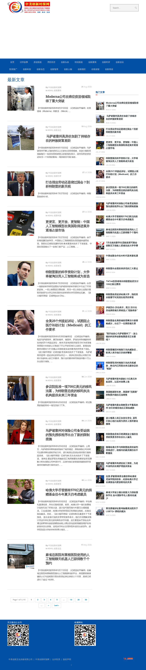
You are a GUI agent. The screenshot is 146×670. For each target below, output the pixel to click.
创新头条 (65, 62)
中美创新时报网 (42, 659)
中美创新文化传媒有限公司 (21, 659)
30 (86, 600)
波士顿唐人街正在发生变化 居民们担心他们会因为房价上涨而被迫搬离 (122, 421)
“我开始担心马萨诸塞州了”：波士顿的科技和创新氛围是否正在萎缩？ (122, 336)
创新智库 (54, 69)
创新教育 (57, 266)
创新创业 (120, 62)
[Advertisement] (73, 34)
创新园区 (82, 69)
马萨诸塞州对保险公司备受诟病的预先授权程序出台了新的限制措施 (68, 434)
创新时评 (106, 62)
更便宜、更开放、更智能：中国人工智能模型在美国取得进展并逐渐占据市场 (68, 225)
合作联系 (56, 659)
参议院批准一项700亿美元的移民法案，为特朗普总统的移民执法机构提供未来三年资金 (69, 390)
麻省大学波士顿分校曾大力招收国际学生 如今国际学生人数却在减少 (122, 495)
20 (78, 600)
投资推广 (13, 69)
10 (71, 600)
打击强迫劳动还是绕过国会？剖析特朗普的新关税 (68, 184)
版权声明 (67, 659)
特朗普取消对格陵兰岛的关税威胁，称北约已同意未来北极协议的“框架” (122, 365)
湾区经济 (51, 62)
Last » (56, 605)
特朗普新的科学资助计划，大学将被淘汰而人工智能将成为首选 (68, 274)
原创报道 (38, 62)
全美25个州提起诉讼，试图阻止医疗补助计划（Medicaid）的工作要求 (68, 325)
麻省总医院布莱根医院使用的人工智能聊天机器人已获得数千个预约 (68, 558)
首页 (12, 62)
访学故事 (24, 62)
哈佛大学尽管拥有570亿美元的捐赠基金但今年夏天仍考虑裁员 (69, 492)
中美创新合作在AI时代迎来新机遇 (122, 255)
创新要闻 (92, 62)
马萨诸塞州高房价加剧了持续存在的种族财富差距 (68, 138)
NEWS (50, 90)
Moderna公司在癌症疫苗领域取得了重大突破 (68, 98)
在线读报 (95, 69)
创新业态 (41, 69)
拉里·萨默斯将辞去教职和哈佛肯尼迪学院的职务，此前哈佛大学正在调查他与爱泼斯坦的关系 (122, 479)
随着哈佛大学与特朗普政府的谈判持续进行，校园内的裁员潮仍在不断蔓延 (122, 450)
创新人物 (68, 69)
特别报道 (79, 62)
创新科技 (27, 69)
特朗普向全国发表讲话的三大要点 (122, 268)
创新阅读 (109, 69)
